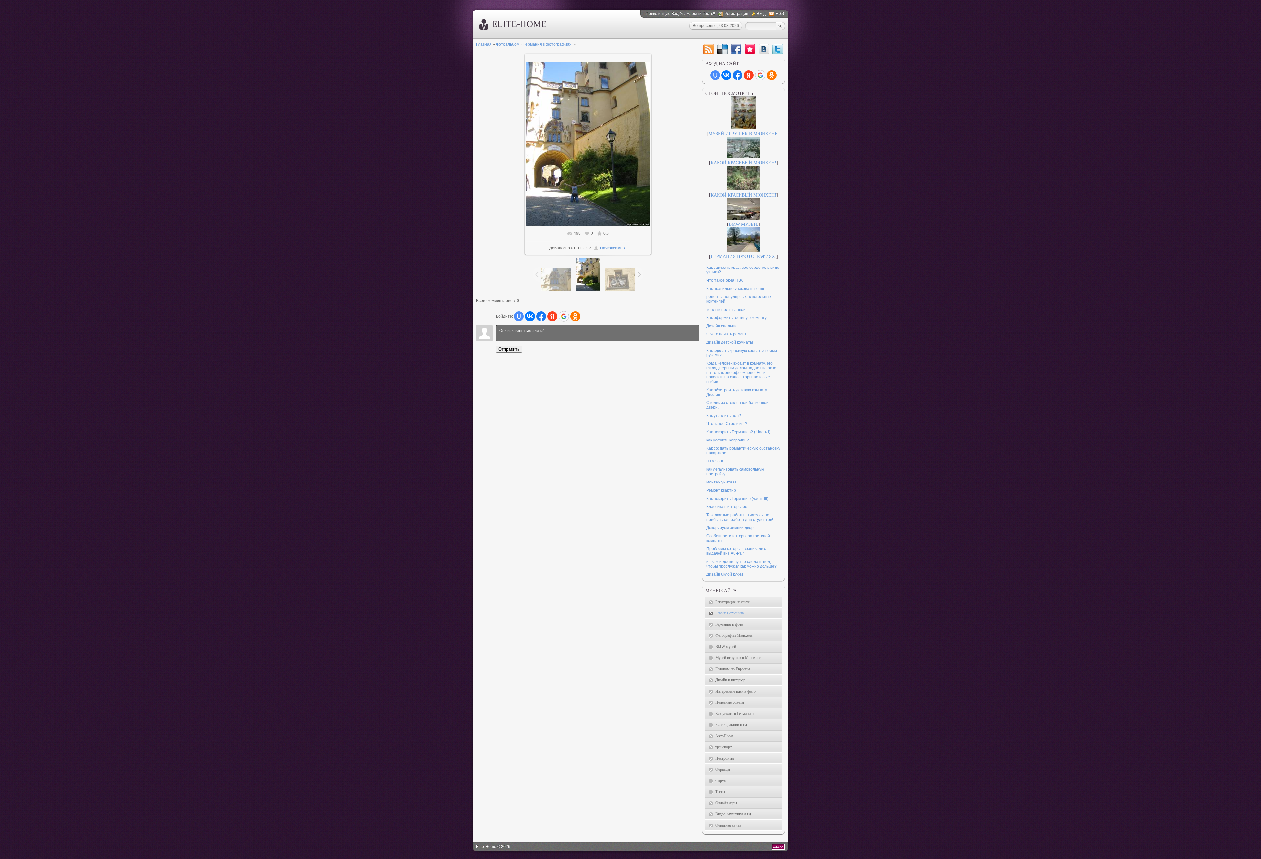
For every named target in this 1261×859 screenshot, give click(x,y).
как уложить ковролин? (727, 440)
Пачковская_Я (613, 248)
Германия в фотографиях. (547, 44)
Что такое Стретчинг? (726, 423)
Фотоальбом (507, 44)
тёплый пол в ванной (726, 309)
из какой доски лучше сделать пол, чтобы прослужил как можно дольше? (741, 564)
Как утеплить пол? (723, 415)
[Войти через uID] (519, 316)
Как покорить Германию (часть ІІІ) (737, 498)
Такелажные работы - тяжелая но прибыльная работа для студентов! (739, 517)
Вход (761, 13)
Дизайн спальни (721, 326)
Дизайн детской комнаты (729, 342)
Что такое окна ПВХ (724, 280)
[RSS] (708, 49)
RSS (780, 13)
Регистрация (736, 13)
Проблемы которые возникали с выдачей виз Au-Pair (736, 551)
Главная (484, 44)
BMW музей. (743, 224)
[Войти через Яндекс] (552, 316)
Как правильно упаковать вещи (735, 288)
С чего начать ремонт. (726, 334)
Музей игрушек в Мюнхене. (743, 133)
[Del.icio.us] (722, 49)
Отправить (509, 349)
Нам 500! (714, 461)
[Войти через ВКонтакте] (530, 316)
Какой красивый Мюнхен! (743, 163)
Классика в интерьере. (727, 507)
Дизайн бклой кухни (724, 574)
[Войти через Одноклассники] (575, 316)
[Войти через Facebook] (541, 316)
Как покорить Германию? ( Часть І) (738, 432)
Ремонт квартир (721, 490)
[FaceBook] (736, 49)
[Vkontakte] (764, 49)
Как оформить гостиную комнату (736, 317)
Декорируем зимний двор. (730, 528)
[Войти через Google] (564, 316)
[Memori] (750, 49)
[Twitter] (777, 49)
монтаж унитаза (721, 482)
